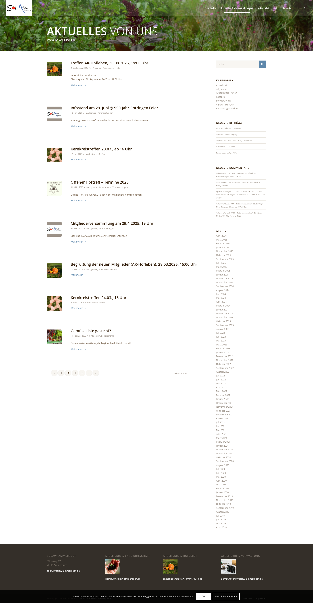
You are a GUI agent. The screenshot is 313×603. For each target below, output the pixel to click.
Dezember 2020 (224, 449)
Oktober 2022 (223, 364)
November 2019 (224, 500)
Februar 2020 (223, 488)
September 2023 (225, 325)
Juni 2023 (221, 336)
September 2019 (225, 507)
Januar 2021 (222, 445)
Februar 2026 (223, 243)
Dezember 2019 (224, 496)
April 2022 (221, 387)
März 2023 (221, 344)
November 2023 (224, 317)
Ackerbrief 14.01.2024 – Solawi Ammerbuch (234, 212)
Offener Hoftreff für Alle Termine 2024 (239, 214)
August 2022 (222, 371)
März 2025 (221, 266)
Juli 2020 (220, 469)
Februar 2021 (223, 441)
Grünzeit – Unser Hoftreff (226, 134)
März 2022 (221, 391)
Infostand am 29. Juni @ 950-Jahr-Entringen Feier (114, 107)
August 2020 (222, 465)
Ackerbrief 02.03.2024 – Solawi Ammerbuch (234, 173)
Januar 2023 (222, 352)
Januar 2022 (222, 399)
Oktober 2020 (223, 457)
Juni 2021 (221, 426)
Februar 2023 (223, 348)
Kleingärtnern (222, 185)
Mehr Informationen (226, 596)
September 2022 (225, 368)
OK (203, 596)
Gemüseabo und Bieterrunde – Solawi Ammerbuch (237, 182)
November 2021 (224, 406)
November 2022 (224, 360)
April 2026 (221, 235)
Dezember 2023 (224, 313)
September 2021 (225, 414)
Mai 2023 (221, 340)
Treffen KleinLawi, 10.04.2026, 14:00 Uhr (233, 140)
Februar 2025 (223, 270)
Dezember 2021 (224, 403)
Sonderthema (105, 187)
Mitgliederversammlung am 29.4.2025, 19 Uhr (112, 223)
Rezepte (220, 96)
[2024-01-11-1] (54, 188)
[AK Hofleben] (54, 69)
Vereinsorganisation (227, 108)
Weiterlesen (77, 85)
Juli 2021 (220, 422)
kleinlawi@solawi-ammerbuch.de (122, 578)
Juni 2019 (221, 519)
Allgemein (97, 68)
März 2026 (221, 239)
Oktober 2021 (223, 410)
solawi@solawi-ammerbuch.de (63, 570)
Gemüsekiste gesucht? (91, 330)
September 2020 (225, 461)
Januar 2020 (222, 492)
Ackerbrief (221, 85)
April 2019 (221, 527)
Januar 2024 (222, 309)
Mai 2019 (221, 523)
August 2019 (222, 511)
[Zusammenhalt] (54, 155)
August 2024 (222, 290)
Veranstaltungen (105, 113)
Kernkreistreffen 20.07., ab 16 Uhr (101, 149)
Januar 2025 (222, 274)
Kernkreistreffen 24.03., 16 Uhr (98, 297)
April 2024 (221, 301)
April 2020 (221, 480)
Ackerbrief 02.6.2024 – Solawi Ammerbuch (234, 203)
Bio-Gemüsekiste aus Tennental (229, 128)
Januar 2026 (222, 247)
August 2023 (222, 329)
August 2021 (222, 418)
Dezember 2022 (224, 356)
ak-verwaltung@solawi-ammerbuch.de (242, 578)
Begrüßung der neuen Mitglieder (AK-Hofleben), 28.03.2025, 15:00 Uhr (134, 264)
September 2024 (225, 286)
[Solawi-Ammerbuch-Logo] (54, 114)
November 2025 (224, 251)
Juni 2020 (221, 472)
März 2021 (221, 438)
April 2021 (221, 434)
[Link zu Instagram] (304, 8)
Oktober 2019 (223, 503)
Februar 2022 (223, 395)
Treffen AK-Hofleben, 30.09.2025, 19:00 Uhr (109, 62)
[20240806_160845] (54, 337)
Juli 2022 (220, 375)
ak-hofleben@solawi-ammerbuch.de (182, 578)
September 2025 (225, 259)
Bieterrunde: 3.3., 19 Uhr (226, 152)
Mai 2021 (221, 430)
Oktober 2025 (223, 255)
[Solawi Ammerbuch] (19, 8)
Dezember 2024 (224, 278)
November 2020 (224, 453)
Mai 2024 (221, 297)
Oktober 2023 (223, 321)
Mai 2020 (221, 476)
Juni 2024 (221, 294)
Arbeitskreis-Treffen (112, 68)
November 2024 (224, 282)
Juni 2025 (221, 262)
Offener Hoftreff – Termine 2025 (100, 182)
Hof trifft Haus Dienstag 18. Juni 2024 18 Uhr (239, 205)
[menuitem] (210, 8)
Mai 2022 (221, 383)
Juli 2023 (220, 332)
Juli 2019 (220, 515)
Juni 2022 (221, 379)
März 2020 (221, 484)
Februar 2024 (223, 305)
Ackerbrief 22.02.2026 (225, 146)
